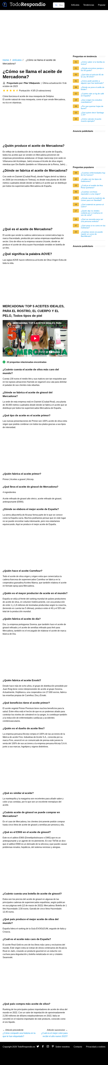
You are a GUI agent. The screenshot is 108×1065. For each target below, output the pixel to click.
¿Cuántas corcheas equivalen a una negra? (91, 193)
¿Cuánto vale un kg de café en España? (92, 95)
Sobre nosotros (62, 1047)
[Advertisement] (54, 32)
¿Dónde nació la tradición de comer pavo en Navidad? (93, 199)
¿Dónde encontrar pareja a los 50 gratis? (92, 69)
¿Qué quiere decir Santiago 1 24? (92, 114)
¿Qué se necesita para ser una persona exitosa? (92, 220)
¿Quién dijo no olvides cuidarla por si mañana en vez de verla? (92, 213)
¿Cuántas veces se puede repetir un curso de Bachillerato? (92, 234)
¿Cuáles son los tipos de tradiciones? (91, 180)
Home (6, 60)
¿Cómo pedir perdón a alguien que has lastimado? (92, 82)
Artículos (75, 5)
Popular (101, 5)
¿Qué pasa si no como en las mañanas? (93, 227)
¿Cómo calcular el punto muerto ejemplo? (91, 120)
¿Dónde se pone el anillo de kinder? (92, 88)
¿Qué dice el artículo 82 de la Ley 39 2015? (92, 76)
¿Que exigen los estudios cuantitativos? (91, 101)
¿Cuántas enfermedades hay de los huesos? (93, 174)
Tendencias (88, 5)
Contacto (78, 1047)
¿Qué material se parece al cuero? (92, 205)
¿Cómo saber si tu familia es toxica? (93, 63)
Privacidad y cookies (95, 1047)
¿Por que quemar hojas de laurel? (92, 107)
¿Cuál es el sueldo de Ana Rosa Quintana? (92, 186)
